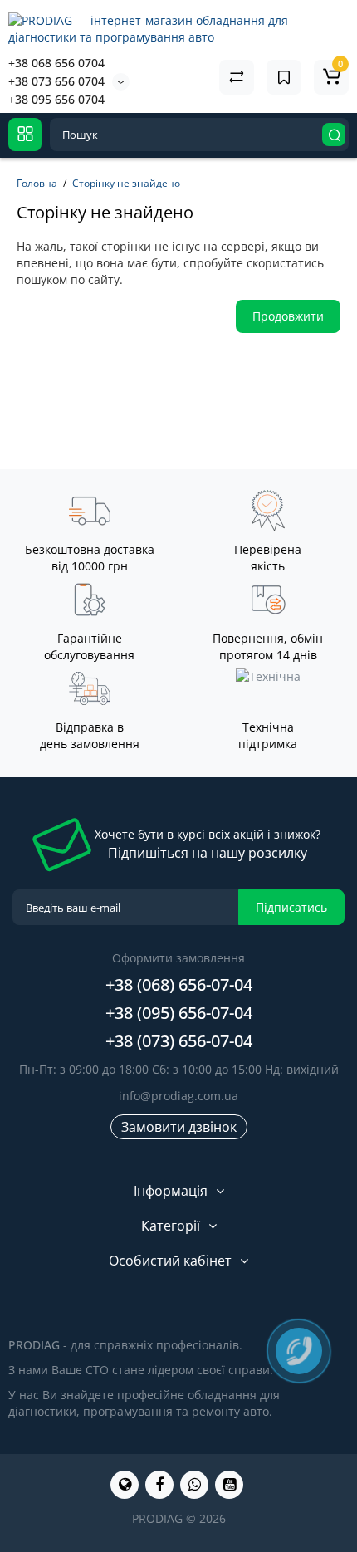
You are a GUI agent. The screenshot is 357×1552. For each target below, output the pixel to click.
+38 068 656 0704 (56, 63)
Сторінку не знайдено (126, 183)
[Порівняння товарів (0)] (236, 77)
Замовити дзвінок (179, 1127)
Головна (37, 183)
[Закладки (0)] (284, 77)
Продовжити (288, 316)
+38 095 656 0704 (56, 99)
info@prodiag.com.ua (178, 1096)
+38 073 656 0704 (56, 81)
